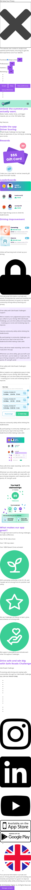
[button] (15, 25)
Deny (11, 86)
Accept (4, 86)
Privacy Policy (8, 93)
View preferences (23, 86)
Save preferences (7, 90)
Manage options (9, 75)
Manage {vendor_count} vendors (14, 79)
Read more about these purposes (15, 81)
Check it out (4, 120)
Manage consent (7, 888)
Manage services (9, 77)
